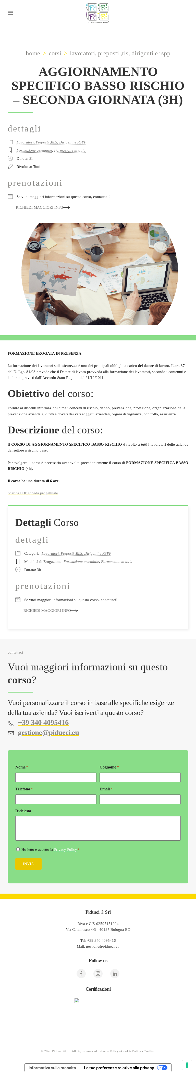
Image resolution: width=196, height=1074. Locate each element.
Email (106, 789)
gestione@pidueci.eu (102, 946)
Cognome (109, 767)
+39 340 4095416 (101, 940)
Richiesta (23, 811)
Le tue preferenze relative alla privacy (119, 1067)
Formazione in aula (69, 150)
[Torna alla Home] (98, 13)
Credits (149, 1051)
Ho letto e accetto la (50, 849)
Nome (21, 767)
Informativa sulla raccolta (52, 1067)
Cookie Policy (131, 1051)
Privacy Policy (65, 849)
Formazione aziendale (34, 150)
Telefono (24, 789)
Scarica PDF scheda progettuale (33, 493)
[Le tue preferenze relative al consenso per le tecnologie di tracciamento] (187, 1065)
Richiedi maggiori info (39, 207)
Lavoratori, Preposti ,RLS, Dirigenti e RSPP (51, 142)
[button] (10, 13)
